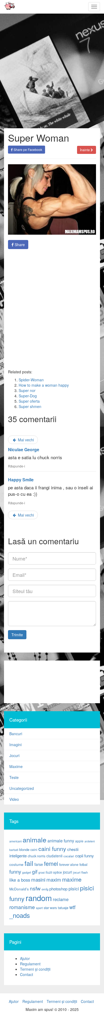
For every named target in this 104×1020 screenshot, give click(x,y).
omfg (45, 889)
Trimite (17, 634)
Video (14, 799)
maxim (53, 879)
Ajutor (25, 958)
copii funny (84, 855)
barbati (13, 850)
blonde (24, 849)
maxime (72, 879)
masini (38, 879)
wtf (72, 906)
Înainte (85, 149)
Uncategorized (21, 788)
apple (79, 841)
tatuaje (63, 907)
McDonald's (19, 888)
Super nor (27, 390)
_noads (19, 915)
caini (33, 849)
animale (34, 839)
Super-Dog (28, 395)
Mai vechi (25, 439)
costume (16, 864)
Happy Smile (21, 480)
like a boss (19, 880)
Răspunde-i (16, 466)
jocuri (67, 872)
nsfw (35, 888)
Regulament (30, 963)
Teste (14, 777)
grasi (41, 872)
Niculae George (23, 449)
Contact (26, 974)
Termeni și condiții (35, 969)
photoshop (58, 888)
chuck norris (36, 856)
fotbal (83, 864)
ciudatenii (54, 855)
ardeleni (90, 841)
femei (51, 863)
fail (29, 863)
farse (38, 864)
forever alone (68, 864)
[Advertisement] (52, 309)
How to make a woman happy (44, 385)
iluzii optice (54, 872)
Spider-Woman (31, 379)
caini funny (52, 848)
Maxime (16, 766)
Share (19, 244)
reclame (61, 899)
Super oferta (29, 401)
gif (34, 871)
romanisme (22, 907)
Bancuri (15, 733)
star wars (50, 907)
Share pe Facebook (27, 149)
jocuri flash (80, 872)
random (39, 897)
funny (15, 871)
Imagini (15, 744)
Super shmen (30, 406)
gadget (26, 872)
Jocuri (14, 755)
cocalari (68, 856)
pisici (74, 888)
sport (39, 908)
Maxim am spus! (7, 6)
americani (15, 841)
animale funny (60, 841)
